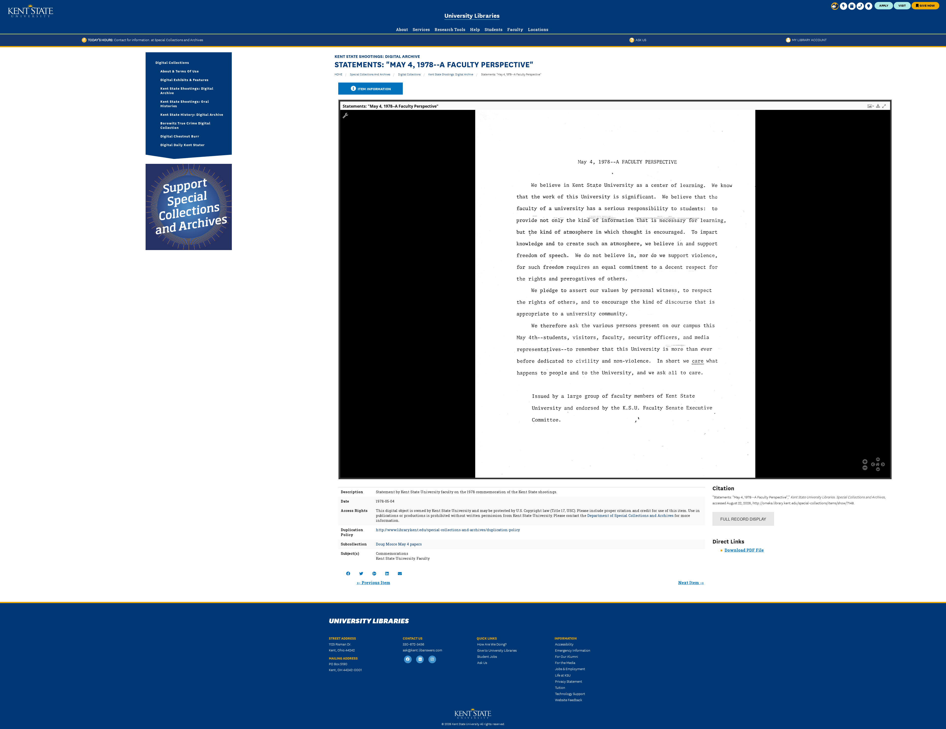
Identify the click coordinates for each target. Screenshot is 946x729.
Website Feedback (568, 699)
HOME (338, 74)
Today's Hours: (145, 39)
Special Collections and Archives (370, 74)
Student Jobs (487, 656)
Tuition (560, 687)
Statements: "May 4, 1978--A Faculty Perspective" (511, 74)
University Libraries (472, 15)
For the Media (565, 662)
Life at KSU (563, 675)
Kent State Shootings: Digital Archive (450, 74)
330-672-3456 (413, 644)
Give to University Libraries (497, 650)
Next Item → (691, 582)
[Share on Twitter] (361, 573)
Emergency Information (572, 650)
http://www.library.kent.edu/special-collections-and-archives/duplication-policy (448, 529)
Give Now (927, 5)
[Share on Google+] (374, 573)
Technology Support (570, 693)
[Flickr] (420, 659)
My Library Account (809, 39)
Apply (883, 5)
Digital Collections (409, 74)
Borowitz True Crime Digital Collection (185, 125)
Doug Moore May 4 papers (399, 544)
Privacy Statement (568, 681)
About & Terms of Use (179, 71)
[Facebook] (408, 659)
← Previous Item (373, 582)
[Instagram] (432, 659)
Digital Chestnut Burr (179, 136)
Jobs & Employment (570, 668)
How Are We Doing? (492, 644)
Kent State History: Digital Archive (191, 114)
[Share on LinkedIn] (387, 573)
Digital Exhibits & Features (184, 79)
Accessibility (564, 644)
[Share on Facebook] (348, 573)
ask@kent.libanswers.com (422, 650)
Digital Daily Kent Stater (182, 144)
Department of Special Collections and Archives (630, 515)
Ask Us (640, 39)
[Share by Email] (400, 573)
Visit (902, 5)
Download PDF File (744, 550)
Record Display (743, 519)
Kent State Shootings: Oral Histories (184, 103)
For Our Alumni (566, 656)
